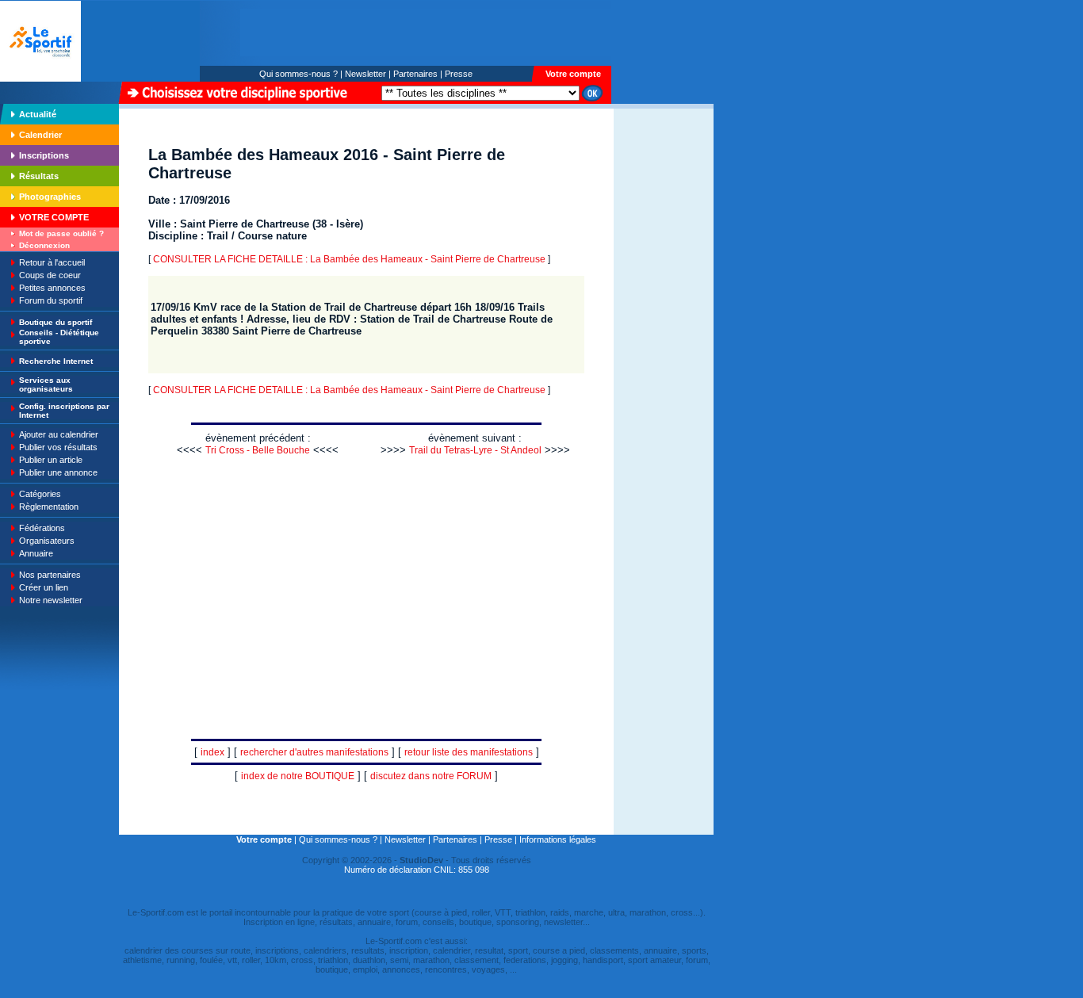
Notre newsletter (50, 600)
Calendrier (40, 135)
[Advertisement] (663, 217)
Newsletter (365, 73)
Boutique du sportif (55, 322)
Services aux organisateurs (46, 384)
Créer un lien (43, 587)
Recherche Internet (56, 361)
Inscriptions (44, 155)
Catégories (40, 494)
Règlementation (48, 506)
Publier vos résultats (58, 447)
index (212, 752)
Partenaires (415, 73)
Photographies (50, 196)
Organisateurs (47, 540)
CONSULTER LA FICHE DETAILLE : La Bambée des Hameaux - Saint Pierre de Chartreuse (349, 259)
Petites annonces (52, 288)
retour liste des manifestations (468, 752)
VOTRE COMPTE (54, 217)
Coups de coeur (50, 275)
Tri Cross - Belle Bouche (257, 450)
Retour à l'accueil (52, 262)
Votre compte (573, 73)
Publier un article (50, 460)
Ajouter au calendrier (58, 434)
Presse (459, 73)
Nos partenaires (50, 574)
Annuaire (36, 553)
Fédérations (42, 528)
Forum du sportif (50, 300)
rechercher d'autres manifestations (314, 752)
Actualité (37, 114)
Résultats (39, 176)
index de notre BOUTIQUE (297, 776)
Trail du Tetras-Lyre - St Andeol (475, 450)
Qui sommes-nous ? (298, 73)
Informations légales (557, 839)
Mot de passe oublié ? (61, 233)
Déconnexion (44, 245)
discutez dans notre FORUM (431, 776)
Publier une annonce (58, 472)
